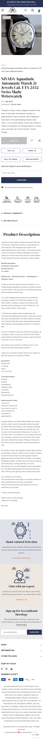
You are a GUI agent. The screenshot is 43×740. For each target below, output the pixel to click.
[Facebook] (3, 669)
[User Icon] (32, 10)
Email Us (32, 151)
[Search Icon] (25, 10)
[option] (21, 34)
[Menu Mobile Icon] (2, 10)
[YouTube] (13, 669)
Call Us (10, 151)
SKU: (3, 102)
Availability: (6, 104)
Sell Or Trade (10, 159)
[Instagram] (8, 669)
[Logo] (12, 10)
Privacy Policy (21, 625)
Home (3, 65)
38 (6, 187)
